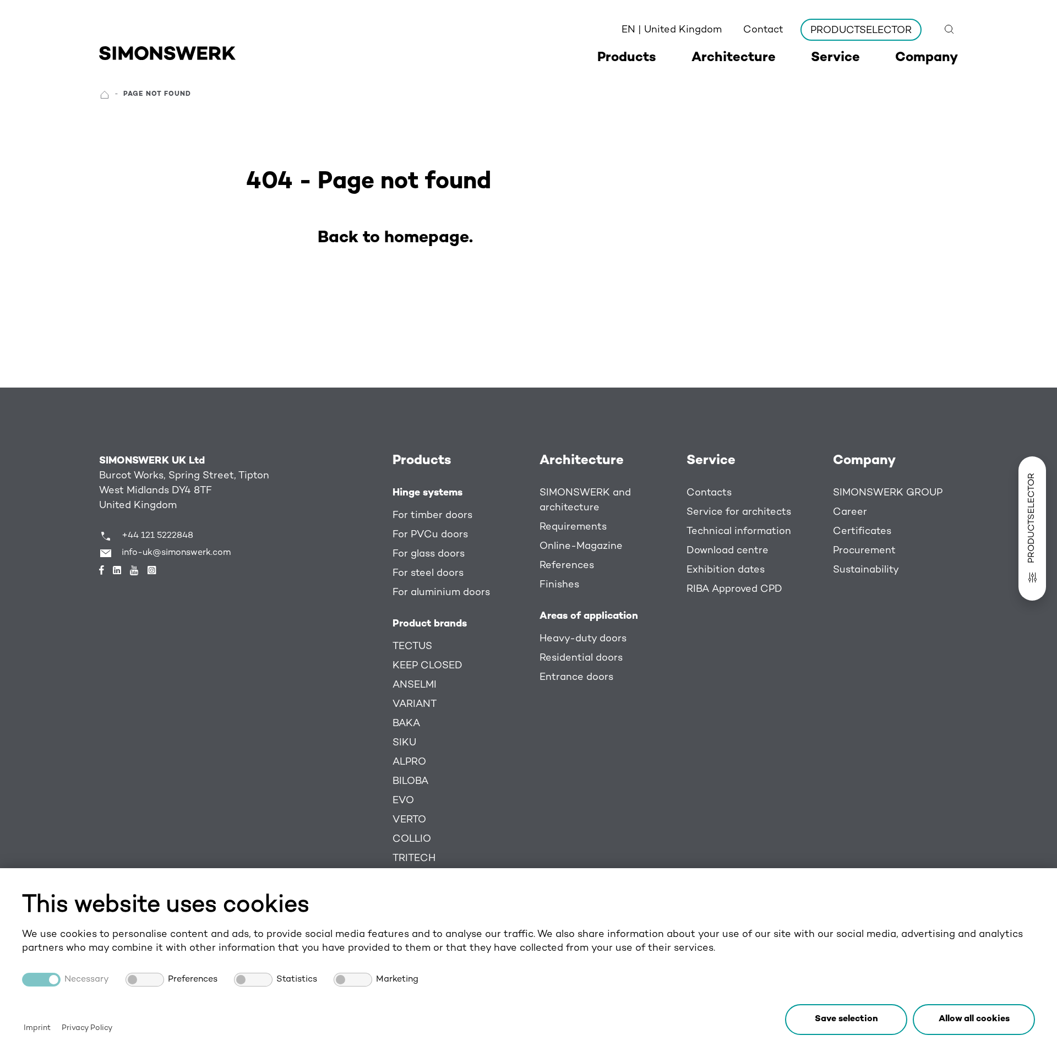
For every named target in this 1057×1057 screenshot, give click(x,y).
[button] (974, 1019)
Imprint (37, 1028)
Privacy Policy (87, 1028)
